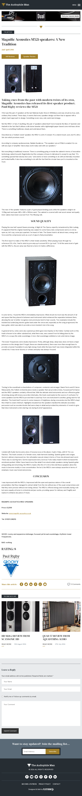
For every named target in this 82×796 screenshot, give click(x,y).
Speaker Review (29, 56)
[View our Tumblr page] (50, 777)
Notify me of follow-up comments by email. (20, 696)
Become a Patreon (29, 784)
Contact (56, 784)
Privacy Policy (45, 784)
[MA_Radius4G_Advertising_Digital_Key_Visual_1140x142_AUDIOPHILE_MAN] (41, 16)
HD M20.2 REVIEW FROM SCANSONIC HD (16, 637)
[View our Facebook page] (27, 777)
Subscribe (52, 751)
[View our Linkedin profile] (55, 777)
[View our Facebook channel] (31, 777)
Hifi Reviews (10, 56)
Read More (6, 644)
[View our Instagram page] (41, 777)
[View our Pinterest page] (45, 777)
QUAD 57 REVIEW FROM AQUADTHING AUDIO (56, 637)
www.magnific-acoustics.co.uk (20, 513)
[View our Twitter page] (36, 777)
